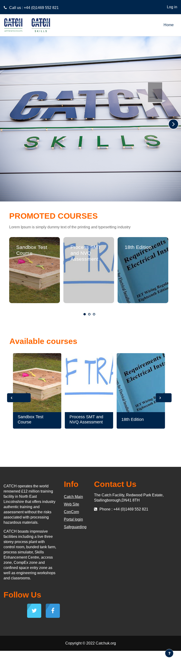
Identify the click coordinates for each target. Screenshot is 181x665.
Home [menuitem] (169, 25)
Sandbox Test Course (30, 419)
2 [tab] (89, 314)
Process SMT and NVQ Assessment (85, 253)
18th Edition (138, 247)
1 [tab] (84, 314)
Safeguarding (75, 527)
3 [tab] (94, 314)
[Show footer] (169, 653)
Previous (19, 397)
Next (164, 397)
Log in (172, 7)
